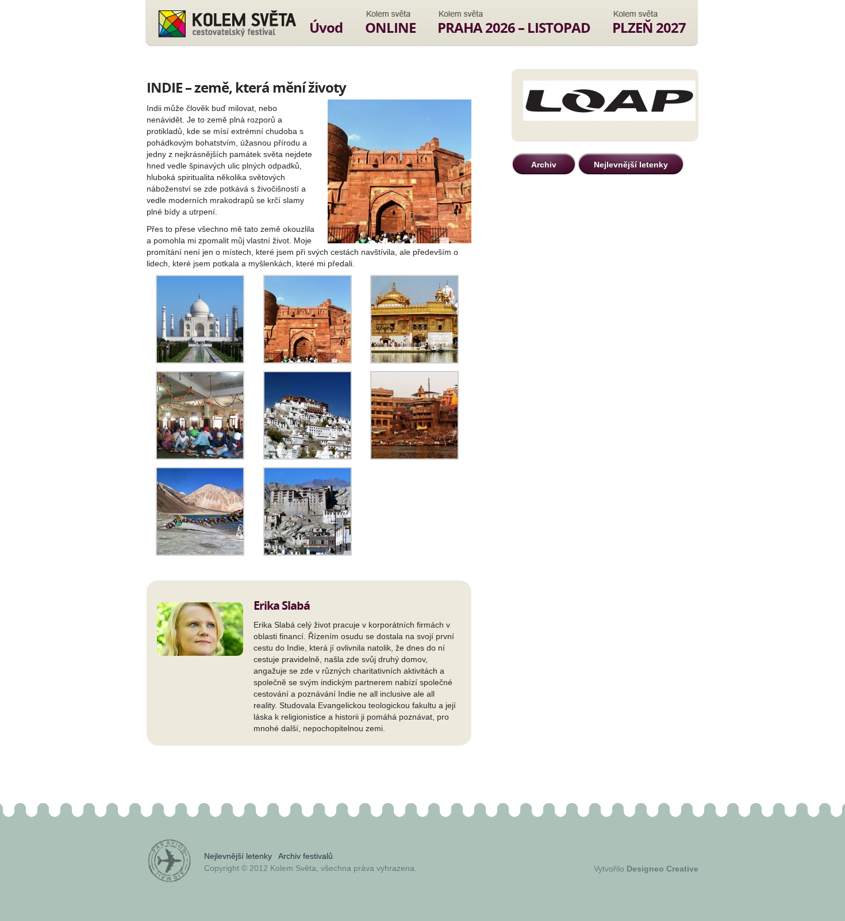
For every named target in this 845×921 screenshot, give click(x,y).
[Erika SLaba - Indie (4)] (200, 456)
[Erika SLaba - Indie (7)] (414, 456)
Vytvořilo (646, 868)
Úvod (326, 27)
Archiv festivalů (305, 856)
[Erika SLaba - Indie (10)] (307, 552)
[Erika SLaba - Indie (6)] (307, 456)
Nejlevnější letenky (631, 164)
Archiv (543, 164)
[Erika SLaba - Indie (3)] (414, 360)
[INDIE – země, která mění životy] (399, 172)
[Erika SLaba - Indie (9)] (200, 552)
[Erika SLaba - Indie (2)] (307, 360)
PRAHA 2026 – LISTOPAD (513, 27)
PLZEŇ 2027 (649, 27)
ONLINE (390, 27)
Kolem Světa (227, 23)
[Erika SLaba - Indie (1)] (200, 360)
